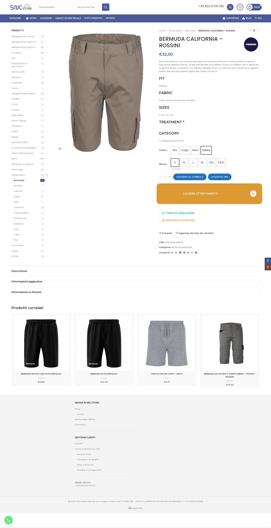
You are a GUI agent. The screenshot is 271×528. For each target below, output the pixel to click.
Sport (14, 158)
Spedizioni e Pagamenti (89, 470)
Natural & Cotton (19, 142)
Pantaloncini (20, 218)
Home (162, 30)
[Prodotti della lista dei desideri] (240, 7)
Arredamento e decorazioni (19, 65)
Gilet (16, 202)
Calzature (16, 77)
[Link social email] (180, 253)
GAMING (15, 99)
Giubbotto (19, 207)
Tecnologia (17, 169)
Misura (162, 164)
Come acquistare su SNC (87, 449)
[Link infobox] (211, 7)
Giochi (14, 104)
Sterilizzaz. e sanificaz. (22, 164)
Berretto (18, 185)
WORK (14, 256)
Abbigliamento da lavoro (24, 41)
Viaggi (14, 251)
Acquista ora (219, 176)
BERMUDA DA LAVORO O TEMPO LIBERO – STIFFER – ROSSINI (230, 375)
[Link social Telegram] (196, 253)
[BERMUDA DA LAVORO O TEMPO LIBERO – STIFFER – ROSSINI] (229, 343)
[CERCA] (105, 7)
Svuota (177, 169)
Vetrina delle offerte (85, 419)
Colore (162, 150)
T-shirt (17, 234)
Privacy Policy (84, 454)
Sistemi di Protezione (22, 153)
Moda (14, 131)
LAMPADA (16, 126)
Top (16, 240)
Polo (16, 229)
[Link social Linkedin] (188, 253)
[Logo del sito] (21, 7)
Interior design (18, 120)
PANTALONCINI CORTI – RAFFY (167, 373)
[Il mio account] (230, 7)
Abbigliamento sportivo (23, 47)
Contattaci (80, 424)
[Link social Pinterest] (184, 253)
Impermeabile (21, 212)
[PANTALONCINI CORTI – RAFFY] (167, 343)
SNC (167, 378)
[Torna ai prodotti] (254, 31)
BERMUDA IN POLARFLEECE (104, 373)
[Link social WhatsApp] (192, 253)
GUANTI (15, 110)
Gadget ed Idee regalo (23, 93)
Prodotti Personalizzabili (23, 147)
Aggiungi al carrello (189, 176)
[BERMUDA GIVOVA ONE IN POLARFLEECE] (41, 343)
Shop (77, 409)
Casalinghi (16, 82)
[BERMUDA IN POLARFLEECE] (104, 343)
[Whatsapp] (8, 520)
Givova (41, 378)
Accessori (16, 52)
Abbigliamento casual (22, 36)
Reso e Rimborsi (85, 464)
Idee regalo (17, 115)
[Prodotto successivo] (258, 31)
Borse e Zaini (18, 71)
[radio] (175, 150)
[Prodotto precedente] (250, 31)
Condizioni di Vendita (88, 459)
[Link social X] (176, 253)
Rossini (230, 381)
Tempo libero (18, 175)
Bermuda (19, 180)
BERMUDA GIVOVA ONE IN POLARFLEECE (41, 373)
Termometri (17, 245)
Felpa (17, 196)
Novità (80, 414)
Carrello (79, 443)
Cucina (15, 88)
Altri (13, 58)
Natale (14, 137)
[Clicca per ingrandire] (60, 148)
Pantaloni (18, 223)
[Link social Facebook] (172, 253)
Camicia (18, 191)
